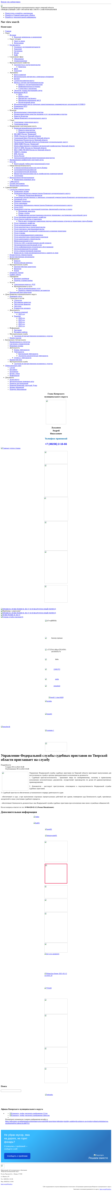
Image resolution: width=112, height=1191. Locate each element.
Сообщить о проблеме (17, 1156)
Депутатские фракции (22, 304)
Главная (8, 31)
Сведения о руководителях (20, 344)
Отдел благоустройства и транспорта (28, 219)
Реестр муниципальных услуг (29, 288)
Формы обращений (17, 387)
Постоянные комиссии (22, 302)
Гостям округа (15, 45)
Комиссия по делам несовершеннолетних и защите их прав (36, 253)
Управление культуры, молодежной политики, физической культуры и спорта (43, 209)
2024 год (21, 322)
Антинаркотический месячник (25, 172)
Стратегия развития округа (24, 80)
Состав (12, 368)
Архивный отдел (20, 199)
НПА (20, 94)
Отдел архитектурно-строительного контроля (31, 237)
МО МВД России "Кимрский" (25, 134)
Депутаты (17, 306)
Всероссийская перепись (23, 263)
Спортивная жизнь (21, 124)
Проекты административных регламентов (34, 290)
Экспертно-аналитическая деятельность (33, 356)
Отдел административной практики (27, 251)
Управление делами (21, 191)
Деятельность (19, 352)
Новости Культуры (21, 116)
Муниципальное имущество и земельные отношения (34, 77)
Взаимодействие (16, 360)
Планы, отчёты (24, 213)
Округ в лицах (19, 41)
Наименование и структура (20, 342)
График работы (15, 274)
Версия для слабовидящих (10, 2)
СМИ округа (14, 181)
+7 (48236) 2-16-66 (56, 444)
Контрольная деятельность (28, 354)
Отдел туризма (19, 233)
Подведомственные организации (22, 257)
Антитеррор (18, 176)
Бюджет (17, 79)
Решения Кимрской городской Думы (23, 385)
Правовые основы (16, 346)
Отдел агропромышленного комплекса (28, 235)
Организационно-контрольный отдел (28, 245)
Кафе (16, 55)
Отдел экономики (20, 203)
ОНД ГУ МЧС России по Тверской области (30, 148)
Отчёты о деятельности (22, 358)
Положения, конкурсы (26, 211)
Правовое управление (22, 201)
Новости (17, 261)
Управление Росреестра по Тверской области (31, 140)
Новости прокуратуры (26, 130)
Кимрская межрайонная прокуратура (28, 128)
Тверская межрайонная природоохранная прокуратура (34, 158)
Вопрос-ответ (23, 96)
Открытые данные (16, 273)
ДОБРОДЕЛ (99, 820)
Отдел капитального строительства (27, 239)
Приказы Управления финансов (30, 195)
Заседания (18, 330)
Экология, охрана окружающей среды (28, 90)
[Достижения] (10, 448)
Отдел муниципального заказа (25, 225)
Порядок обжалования (18, 389)
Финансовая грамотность (19, 185)
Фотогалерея (19, 43)
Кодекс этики (15, 373)
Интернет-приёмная (21, 278)
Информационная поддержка (29, 86)
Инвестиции (18, 108)
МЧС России (19, 154)
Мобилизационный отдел (23, 241)
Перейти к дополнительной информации (20, 17)
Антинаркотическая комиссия (25, 170)
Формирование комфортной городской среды (27, 160)
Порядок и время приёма (23, 280)
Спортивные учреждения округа (26, 122)
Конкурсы (22, 67)
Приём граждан (15, 338)
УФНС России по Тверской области (27, 136)
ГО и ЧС (13, 162)
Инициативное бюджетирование (22, 177)
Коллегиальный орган (26, 102)
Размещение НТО (20, 106)
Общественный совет (13, 366)
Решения (17, 316)
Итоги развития (20, 75)
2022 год (21, 326)
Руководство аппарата (22, 308)
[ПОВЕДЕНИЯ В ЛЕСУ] (28, 609)
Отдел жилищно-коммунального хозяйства (30, 217)
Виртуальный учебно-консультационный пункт (32, 164)
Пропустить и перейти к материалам (19, 13)
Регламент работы (20, 332)
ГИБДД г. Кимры (20, 152)
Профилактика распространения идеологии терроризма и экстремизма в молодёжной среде (52, 215)
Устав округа (14, 379)
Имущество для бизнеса (27, 98)
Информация (14, 375)
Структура (18, 300)
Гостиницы (18, 51)
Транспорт (18, 49)
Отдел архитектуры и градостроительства (29, 227)
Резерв (16, 271)
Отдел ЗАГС (18, 207)
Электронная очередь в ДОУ (24, 284)
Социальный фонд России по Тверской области (32, 138)
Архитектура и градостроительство (27, 65)
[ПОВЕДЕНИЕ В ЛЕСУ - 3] (10, 615)
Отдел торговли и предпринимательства (29, 229)
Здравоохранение (20, 61)
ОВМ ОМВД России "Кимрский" (26, 144)
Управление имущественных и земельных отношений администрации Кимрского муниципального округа (54, 197)
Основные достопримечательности (27, 47)
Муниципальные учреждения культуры (28, 112)
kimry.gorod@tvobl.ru (6, 1184)
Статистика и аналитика (27, 88)
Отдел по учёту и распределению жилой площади (32, 243)
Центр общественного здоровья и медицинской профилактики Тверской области (44, 146)
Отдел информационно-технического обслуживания (33, 247)
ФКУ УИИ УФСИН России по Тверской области (32, 150)
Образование (19, 59)
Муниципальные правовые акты (22, 381)
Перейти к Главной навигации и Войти (20, 15)
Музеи (16, 53)
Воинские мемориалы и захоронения (28, 37)
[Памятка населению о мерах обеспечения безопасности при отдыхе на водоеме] (12, 617)
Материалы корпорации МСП (29, 100)
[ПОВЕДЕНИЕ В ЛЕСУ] (28, 613)
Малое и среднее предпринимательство (29, 82)
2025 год (21, 320)
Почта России (19, 156)
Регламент (13, 369)
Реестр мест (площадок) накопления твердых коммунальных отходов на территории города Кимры (55, 221)
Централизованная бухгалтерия (26, 249)
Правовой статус (16, 296)
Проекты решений (21, 312)
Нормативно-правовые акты (24, 179)
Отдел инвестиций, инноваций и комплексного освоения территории (40, 231)
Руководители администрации (21, 255)
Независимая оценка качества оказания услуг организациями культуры (40, 114)
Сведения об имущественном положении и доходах (33, 336)
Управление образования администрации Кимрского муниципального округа (43, 205)
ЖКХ (16, 69)
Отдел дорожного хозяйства (24, 223)
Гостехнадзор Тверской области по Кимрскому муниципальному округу (41, 142)
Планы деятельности (22, 350)
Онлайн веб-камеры (17, 183)
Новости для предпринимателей (30, 84)
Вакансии (17, 269)
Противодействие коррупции (25, 267)
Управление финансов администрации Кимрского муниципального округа (42, 193)
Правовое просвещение (27, 132)
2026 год (21, 318)
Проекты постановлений (19, 383)
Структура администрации (20, 189)
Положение (14, 371)
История (13, 35)
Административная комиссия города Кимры (30, 168)
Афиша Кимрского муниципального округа (30, 118)
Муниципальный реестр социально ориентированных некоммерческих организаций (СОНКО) (49, 104)
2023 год (21, 314)
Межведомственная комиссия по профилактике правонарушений (38, 174)
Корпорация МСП (21, 92)
